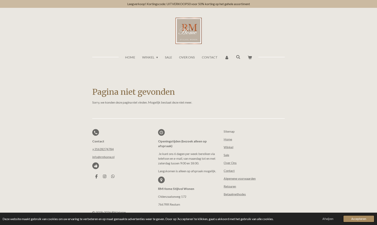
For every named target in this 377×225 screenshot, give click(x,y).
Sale (226, 155)
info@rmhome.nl (103, 157)
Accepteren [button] (358, 218)
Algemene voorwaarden (240, 178)
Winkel (228, 147)
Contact (229, 170)
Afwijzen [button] (327, 218)
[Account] (227, 57)
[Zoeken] (238, 57)
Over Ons (230, 163)
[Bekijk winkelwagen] (249, 57)
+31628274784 (103, 149)
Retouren (230, 186)
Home (228, 139)
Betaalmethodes (235, 194)
